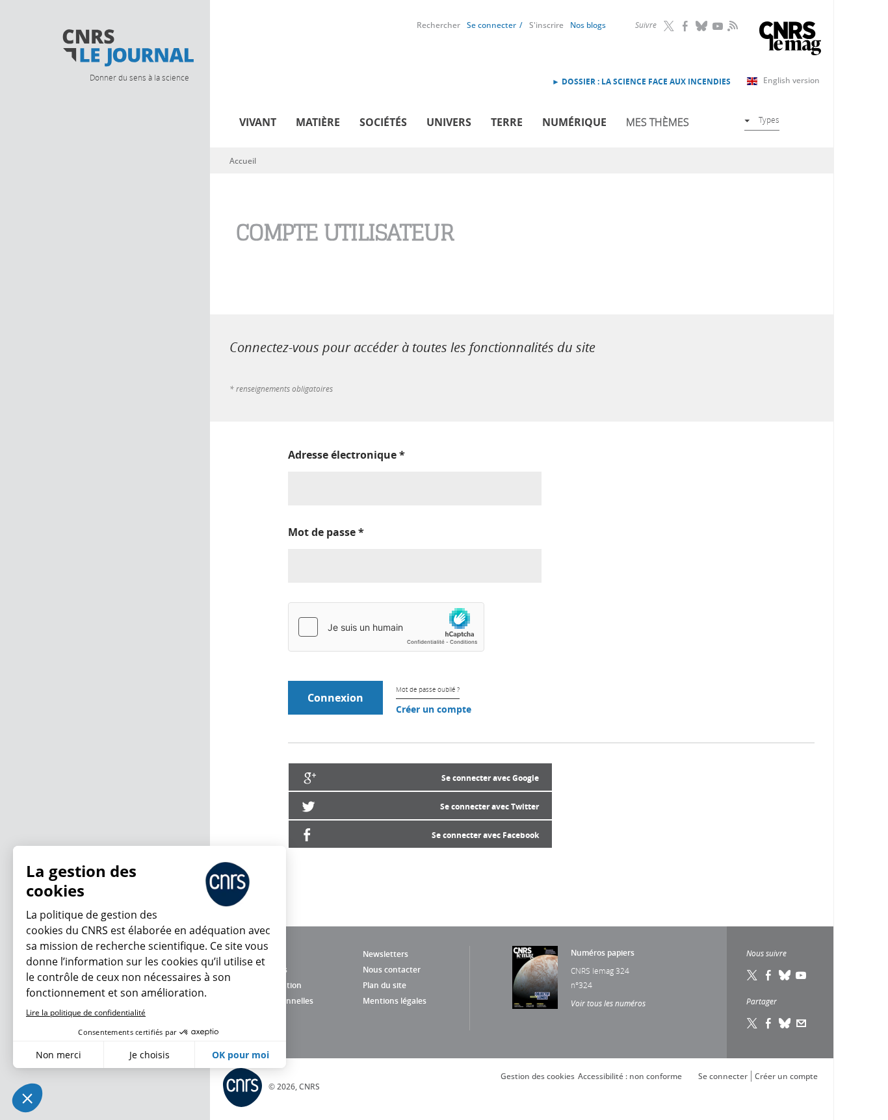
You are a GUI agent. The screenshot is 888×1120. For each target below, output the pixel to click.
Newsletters (385, 954)
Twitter (669, 26)
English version (791, 80)
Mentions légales (394, 1000)
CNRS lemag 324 (600, 970)
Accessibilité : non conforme (630, 1076)
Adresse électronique (346, 455)
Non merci (58, 1055)
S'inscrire (546, 25)
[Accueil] (127, 48)
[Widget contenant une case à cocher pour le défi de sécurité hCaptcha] (386, 627)
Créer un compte (433, 709)
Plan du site (384, 985)
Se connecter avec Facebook (485, 835)
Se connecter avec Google (490, 777)
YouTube (718, 26)
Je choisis (149, 1055)
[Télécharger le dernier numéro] (535, 977)
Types (769, 119)
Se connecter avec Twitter (489, 806)
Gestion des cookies (538, 1076)
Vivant (257, 122)
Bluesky (702, 26)
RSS (731, 25)
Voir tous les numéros (608, 1003)
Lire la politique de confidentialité (86, 1012)
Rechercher (438, 25)
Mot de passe (326, 532)
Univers (448, 122)
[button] (27, 1098)
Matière (318, 122)
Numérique (574, 122)
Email (801, 1023)
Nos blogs (588, 25)
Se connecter (491, 25)
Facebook (685, 26)
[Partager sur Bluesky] (785, 1023)
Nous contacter (392, 969)
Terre (507, 122)
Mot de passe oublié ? (428, 689)
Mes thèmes (657, 122)
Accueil (242, 160)
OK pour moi (240, 1055)
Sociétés (383, 122)
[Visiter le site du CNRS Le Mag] (790, 39)
